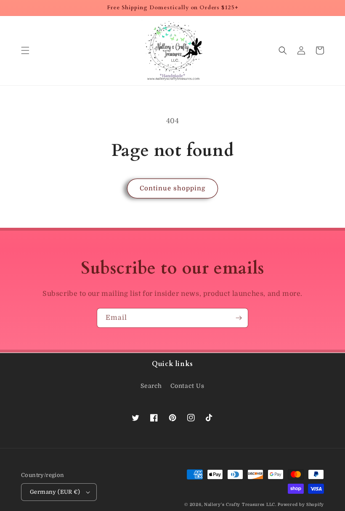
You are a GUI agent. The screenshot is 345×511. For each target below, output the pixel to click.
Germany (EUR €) (55, 492)
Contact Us (187, 385)
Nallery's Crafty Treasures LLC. (240, 504)
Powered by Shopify (301, 504)
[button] (25, 50)
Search (151, 385)
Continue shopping (172, 188)
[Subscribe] (238, 318)
